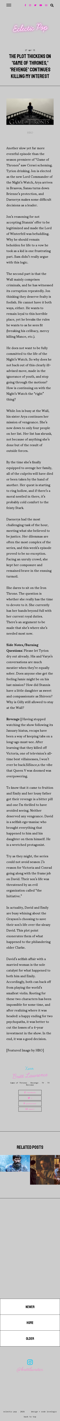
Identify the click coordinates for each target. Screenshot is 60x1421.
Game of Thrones (18, 1083)
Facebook (31, 1092)
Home (30, 1323)
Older (30, 1338)
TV (43, 1083)
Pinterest (30, 1104)
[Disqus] (30, 1258)
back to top (30, 1417)
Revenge (34, 1083)
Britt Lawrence (30, 1075)
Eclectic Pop (30, 28)
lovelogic (52, 1412)
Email (31, 1109)
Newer (30, 1307)
